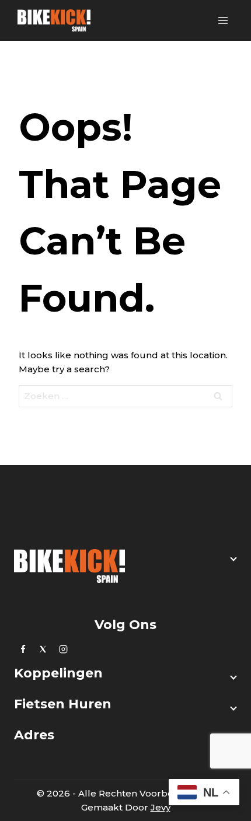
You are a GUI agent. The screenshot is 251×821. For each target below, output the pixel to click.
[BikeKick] (54, 20)
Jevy (160, 807)
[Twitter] (43, 649)
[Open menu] (222, 20)
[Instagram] (63, 649)
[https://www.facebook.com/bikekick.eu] (23, 649)
